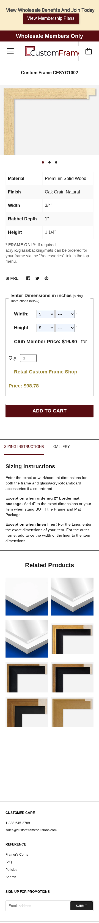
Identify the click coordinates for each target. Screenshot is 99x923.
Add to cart (49, 411)
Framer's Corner (18, 855)
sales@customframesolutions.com (31, 830)
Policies (11, 870)
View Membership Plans (51, 18)
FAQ (9, 862)
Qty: (13, 358)
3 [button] (56, 162)
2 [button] (49, 162)
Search (11, 877)
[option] (49, 120)
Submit (81, 905)
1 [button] (43, 162)
